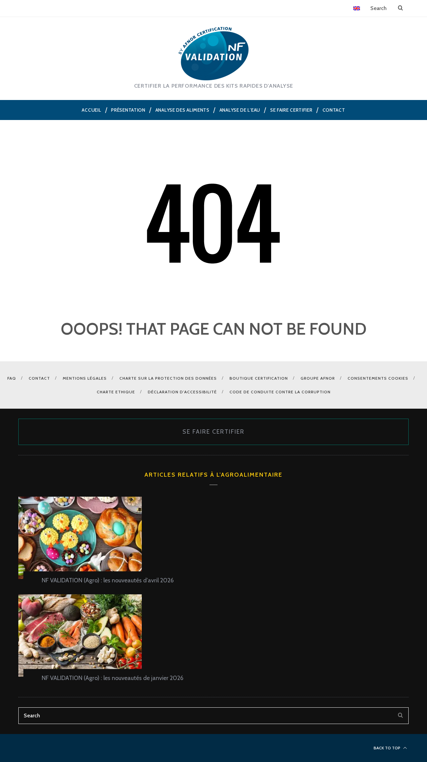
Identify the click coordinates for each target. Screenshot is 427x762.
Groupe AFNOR (318, 378)
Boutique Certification (259, 378)
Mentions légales (85, 378)
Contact (39, 378)
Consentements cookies (378, 378)
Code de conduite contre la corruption (280, 391)
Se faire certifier (213, 431)
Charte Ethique (116, 391)
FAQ (11, 378)
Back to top (387, 747)
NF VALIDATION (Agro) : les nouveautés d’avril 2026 (108, 580)
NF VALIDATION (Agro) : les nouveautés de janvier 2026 (112, 678)
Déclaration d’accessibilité (182, 391)
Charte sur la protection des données (168, 378)
